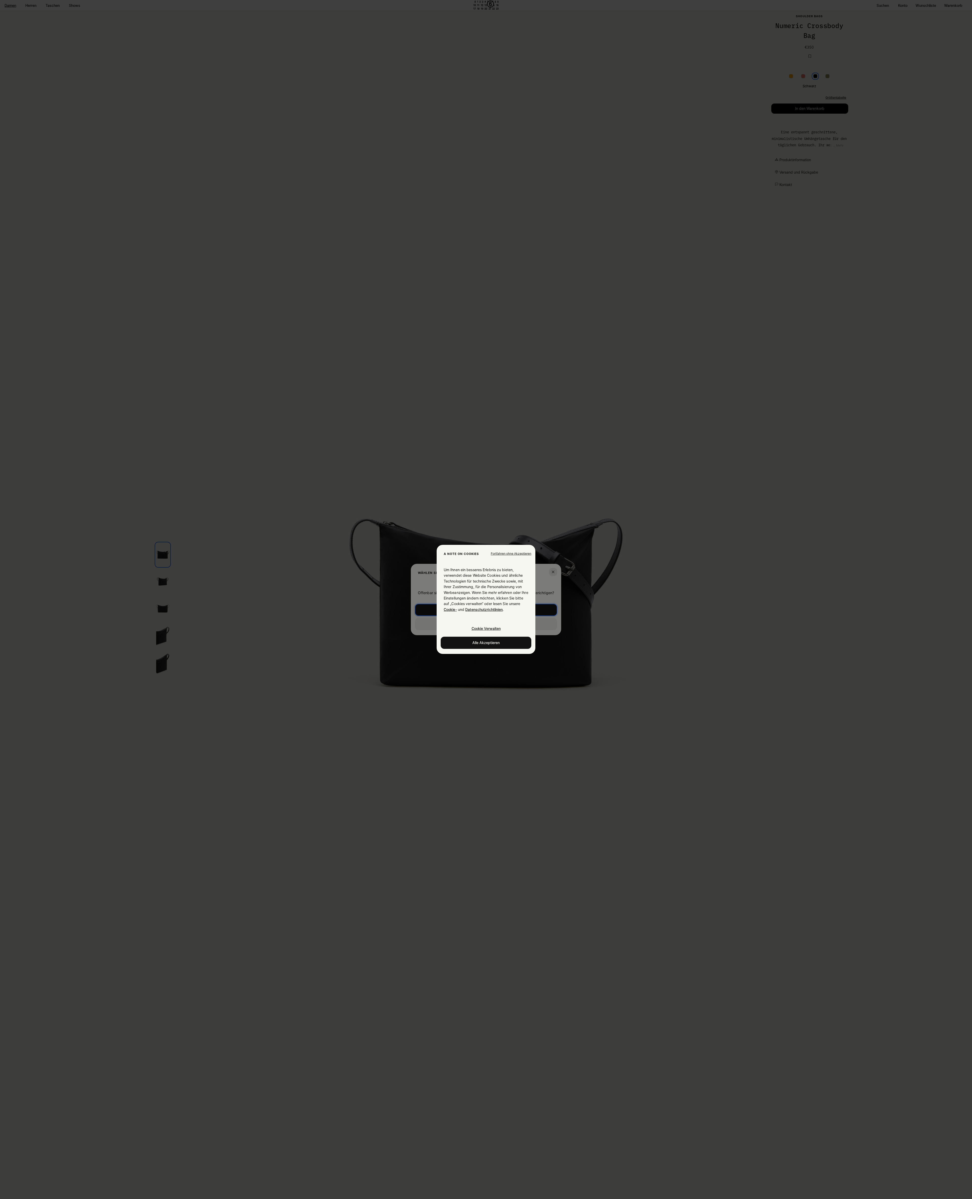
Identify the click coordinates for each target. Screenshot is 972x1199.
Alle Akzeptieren (486, 643)
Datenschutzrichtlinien (484, 609)
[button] (511, 553)
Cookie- (450, 609)
